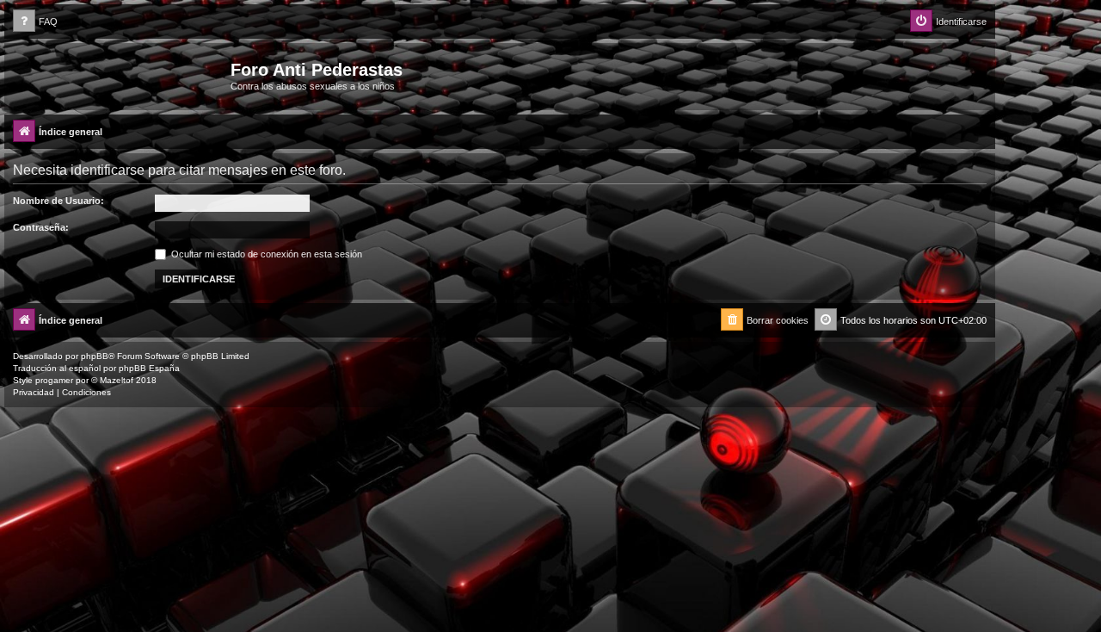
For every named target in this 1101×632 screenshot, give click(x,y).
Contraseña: (41, 227)
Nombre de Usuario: (58, 200)
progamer (54, 380)
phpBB (94, 356)
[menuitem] (35, 21)
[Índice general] (120, 74)
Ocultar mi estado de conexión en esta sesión (265, 254)
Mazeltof (116, 380)
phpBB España (149, 368)
